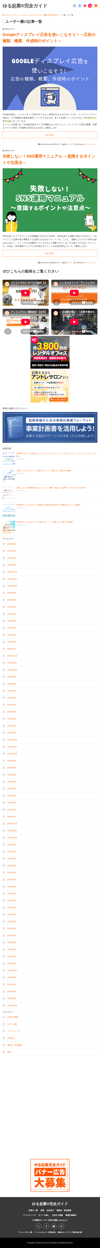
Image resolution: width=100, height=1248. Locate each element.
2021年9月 (11, 907)
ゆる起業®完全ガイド (25, 5)
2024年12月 (12, 656)
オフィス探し (12, 1024)
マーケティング (13, 1031)
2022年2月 (11, 893)
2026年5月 (11, 565)
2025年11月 (12, 579)
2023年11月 (12, 747)
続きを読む (50, 135)
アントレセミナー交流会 (44, 1232)
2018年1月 (11, 998)
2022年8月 (11, 852)
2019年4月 (11, 963)
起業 (9, 1052)
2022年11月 (12, 831)
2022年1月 (11, 901)
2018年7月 (11, 984)
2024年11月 (12, 663)
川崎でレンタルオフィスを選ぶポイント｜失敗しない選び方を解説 (43, 470)
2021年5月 (11, 921)
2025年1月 (11, 649)
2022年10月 (12, 838)
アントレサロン (24, 1232)
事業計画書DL (71, 1215)
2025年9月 (11, 593)
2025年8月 (11, 600)
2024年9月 (11, 677)
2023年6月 (11, 782)
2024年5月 (11, 705)
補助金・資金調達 (14, 1045)
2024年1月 (11, 733)
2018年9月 (11, 977)
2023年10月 (12, 754)
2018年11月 (12, 970)
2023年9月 (11, 761)
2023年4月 (11, 796)
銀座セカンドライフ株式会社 (69, 1232)
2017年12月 (12, 1005)
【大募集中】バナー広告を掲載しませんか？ (50, 1220)
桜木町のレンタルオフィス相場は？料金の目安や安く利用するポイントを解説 (48, 505)
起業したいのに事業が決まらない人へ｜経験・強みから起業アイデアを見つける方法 (51, 488)
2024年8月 (11, 684)
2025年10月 (12, 586)
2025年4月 (11, 628)
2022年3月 (11, 887)
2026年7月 (11, 551)
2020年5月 (11, 956)
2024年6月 (11, 698)
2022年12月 (12, 824)
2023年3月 (11, 803)
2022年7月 (11, 858)
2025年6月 (11, 614)
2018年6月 (11, 991)
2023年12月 (12, 740)
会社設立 (11, 1038)
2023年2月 (11, 810)
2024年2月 (11, 726)
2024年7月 (11, 691)
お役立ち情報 (12, 1017)
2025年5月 (11, 621)
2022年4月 (11, 879)
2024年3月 (11, 719)
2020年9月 (11, 935)
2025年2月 (11, 642)
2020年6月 (11, 949)
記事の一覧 (33, 1210)
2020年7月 (11, 942)
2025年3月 (11, 635)
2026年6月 (11, 558)
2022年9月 (11, 845)
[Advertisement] (50, 1073)
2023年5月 (11, 789)
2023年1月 (11, 817)
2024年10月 (12, 670)
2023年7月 (11, 775)
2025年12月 (12, 572)
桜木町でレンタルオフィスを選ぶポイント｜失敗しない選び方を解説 (44, 522)
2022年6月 (11, 866)
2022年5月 (11, 873)
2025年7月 (11, 607)
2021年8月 (11, 914)
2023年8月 (11, 768)
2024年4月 (11, 712)
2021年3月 (11, 928)
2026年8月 (11, 544)
